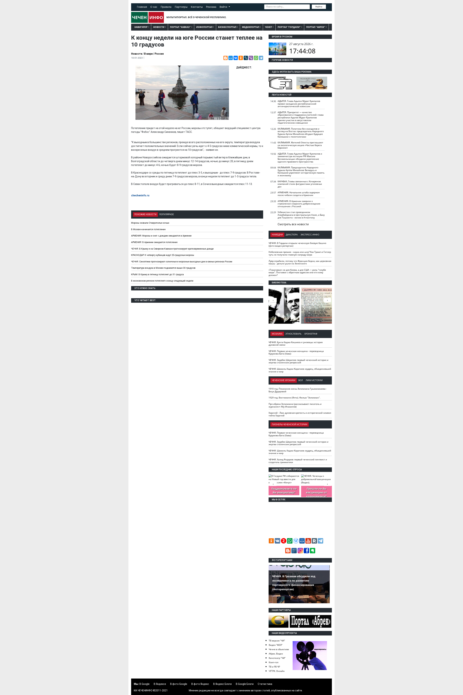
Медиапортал (250, 27)
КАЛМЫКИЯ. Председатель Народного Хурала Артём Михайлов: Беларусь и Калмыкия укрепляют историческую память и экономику (301, 171)
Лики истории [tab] (314, 380)
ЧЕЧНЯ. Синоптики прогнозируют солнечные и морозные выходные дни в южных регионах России (181, 261)
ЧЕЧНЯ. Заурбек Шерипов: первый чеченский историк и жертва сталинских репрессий (298, 361)
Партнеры (181, 7)
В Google (144, 684)
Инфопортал (204, 27)
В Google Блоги (245, 684)
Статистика (265, 684)
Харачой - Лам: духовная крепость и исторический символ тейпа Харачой (300, 414)
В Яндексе (160, 684)
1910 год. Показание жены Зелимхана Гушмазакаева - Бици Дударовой (298, 390)
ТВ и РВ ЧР (274, 666)
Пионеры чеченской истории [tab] (289, 424)
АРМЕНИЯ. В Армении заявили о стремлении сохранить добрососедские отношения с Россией (299, 204)
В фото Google (178, 684)
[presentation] (327, 300)
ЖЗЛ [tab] (300, 380)
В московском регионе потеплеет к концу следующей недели (162, 281)
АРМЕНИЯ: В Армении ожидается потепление (154, 242)
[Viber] (251, 58)
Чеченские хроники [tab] (283, 380)
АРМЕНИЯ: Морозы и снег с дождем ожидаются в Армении (161, 236)
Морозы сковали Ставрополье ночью (150, 223)
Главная (142, 7)
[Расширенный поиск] (328, 6)
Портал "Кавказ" (180, 27)
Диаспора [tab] (292, 234)
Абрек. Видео (276, 653)
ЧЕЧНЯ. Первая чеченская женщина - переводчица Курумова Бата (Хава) (296, 352)
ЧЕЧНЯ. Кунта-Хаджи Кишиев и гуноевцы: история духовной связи (296, 344)
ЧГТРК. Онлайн (277, 671)
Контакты (197, 7)
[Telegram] (261, 58)
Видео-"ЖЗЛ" (276, 645)
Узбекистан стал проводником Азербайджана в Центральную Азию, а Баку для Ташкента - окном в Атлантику (301, 215)
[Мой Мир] (230, 58)
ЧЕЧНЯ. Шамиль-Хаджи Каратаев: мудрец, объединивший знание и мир (300, 370)
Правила (166, 7)
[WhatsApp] (256, 58)
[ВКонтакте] (235, 58)
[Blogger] (225, 58)
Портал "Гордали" (289, 27)
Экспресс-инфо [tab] (310, 234)
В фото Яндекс (200, 684)
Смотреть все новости (293, 224)
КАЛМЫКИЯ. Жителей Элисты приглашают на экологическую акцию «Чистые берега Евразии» (300, 145)
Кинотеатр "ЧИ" (277, 658)
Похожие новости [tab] (145, 214)
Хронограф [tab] (310, 333)
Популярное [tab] (166, 214)
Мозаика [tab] (277, 333)
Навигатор (141, 27)
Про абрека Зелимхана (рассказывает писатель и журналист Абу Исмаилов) (295, 405)
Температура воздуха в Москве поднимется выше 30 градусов (163, 268)
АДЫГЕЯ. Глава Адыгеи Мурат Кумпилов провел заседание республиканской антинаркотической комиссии (299, 104)
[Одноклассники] (241, 58)
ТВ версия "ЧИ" (277, 640)
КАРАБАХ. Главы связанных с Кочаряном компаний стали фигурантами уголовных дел (300, 184)
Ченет (268, 27)
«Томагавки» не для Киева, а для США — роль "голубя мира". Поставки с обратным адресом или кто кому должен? (297, 272)
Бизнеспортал (227, 27)
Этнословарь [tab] (293, 333)
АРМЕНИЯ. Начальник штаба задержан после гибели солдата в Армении (299, 194)
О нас (153, 7)
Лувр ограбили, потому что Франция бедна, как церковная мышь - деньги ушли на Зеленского (300, 262)
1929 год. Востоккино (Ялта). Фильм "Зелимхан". (294, 397)
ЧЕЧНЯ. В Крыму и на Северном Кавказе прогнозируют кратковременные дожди (172, 249)
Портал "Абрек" (315, 27)
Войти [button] (224, 7)
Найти (318, 6)
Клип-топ (273, 662)
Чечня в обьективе (279, 649)
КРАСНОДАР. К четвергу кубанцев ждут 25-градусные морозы (162, 255)
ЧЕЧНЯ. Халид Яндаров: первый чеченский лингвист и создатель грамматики (298, 461)
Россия (159, 53)
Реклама (211, 7)
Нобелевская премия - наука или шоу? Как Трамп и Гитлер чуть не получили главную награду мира (300, 253)
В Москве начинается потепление (148, 229)
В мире (148, 53)
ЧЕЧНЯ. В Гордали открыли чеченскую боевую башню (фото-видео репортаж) (297, 244)
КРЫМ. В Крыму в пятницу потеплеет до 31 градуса (157, 274)
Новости (158, 27)
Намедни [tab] (277, 234)
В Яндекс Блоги (222, 684)
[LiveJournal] (246, 58)
